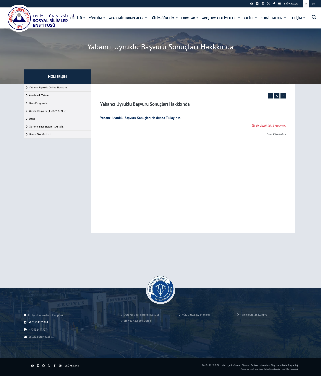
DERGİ (264, 18)
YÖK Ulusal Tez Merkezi (195, 314)
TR (306, 3)
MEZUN (277, 18)
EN (313, 3)
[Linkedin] (257, 3)
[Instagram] (263, 3)
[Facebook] (274, 3)
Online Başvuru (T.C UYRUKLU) (48, 110)
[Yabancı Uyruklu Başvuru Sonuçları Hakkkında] (40, 18)
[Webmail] (279, 3)
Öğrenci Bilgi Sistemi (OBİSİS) (46, 126)
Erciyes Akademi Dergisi (137, 320)
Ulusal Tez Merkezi (40, 134)
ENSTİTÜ (76, 18)
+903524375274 (38, 322)
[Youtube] (252, 3)
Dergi (32, 118)
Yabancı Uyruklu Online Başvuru (48, 87)
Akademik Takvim (39, 95)
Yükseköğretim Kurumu (253, 314)
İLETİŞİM (296, 18)
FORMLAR (188, 18)
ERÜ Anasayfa (291, 3)
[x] (268, 3)
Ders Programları (39, 103)
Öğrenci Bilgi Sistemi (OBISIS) (140, 314)
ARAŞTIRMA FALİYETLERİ (219, 18)
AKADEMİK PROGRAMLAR (126, 18)
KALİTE (249, 18)
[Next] (246, 3)
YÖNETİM (96, 18)
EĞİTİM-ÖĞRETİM (162, 18)
